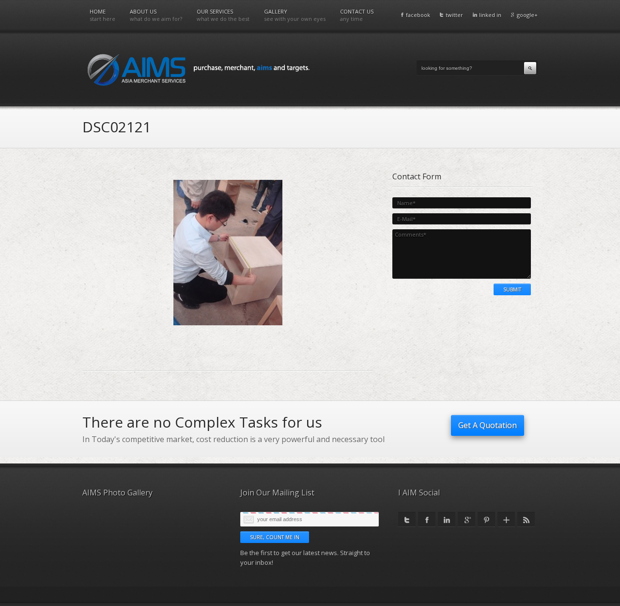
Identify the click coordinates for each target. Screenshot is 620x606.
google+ (527, 14)
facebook (418, 14)
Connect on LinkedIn (446, 519)
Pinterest (486, 519)
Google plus (466, 519)
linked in (490, 14)
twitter (454, 14)
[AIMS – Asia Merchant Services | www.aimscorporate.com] (198, 69)
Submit (512, 289)
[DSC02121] (227, 323)
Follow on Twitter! (407, 519)
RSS (526, 519)
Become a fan (426, 519)
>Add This (506, 519)
